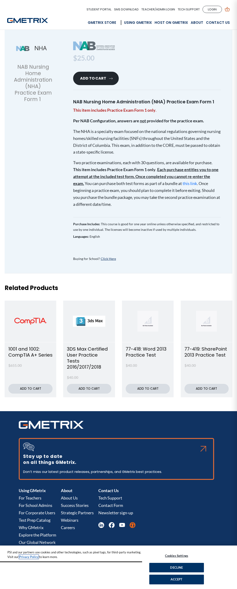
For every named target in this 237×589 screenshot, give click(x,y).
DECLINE (176, 567)
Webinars (69, 520)
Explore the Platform (37, 534)
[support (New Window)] (132, 525)
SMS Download (126, 9)
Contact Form (110, 505)
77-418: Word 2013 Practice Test (146, 352)
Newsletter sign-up (115, 512)
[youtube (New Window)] (122, 525)
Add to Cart (93, 78)
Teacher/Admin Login (158, 9)
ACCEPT (176, 579)
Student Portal (99, 9)
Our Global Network (37, 542)
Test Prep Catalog (34, 520)
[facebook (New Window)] (112, 525)
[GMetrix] (27, 17)
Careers (68, 527)
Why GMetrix (31, 527)
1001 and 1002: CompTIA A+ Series (30, 352)
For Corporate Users (37, 512)
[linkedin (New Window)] (101, 525)
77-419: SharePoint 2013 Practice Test (205, 352)
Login (212, 9)
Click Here (108, 259)
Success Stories (75, 505)
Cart (227, 9)
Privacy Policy (28, 557)
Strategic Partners (77, 512)
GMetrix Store (102, 22)
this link (190, 183)
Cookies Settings (176, 556)
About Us (69, 497)
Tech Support (189, 9)
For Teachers (30, 497)
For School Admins (35, 505)
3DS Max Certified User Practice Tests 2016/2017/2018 (87, 358)
